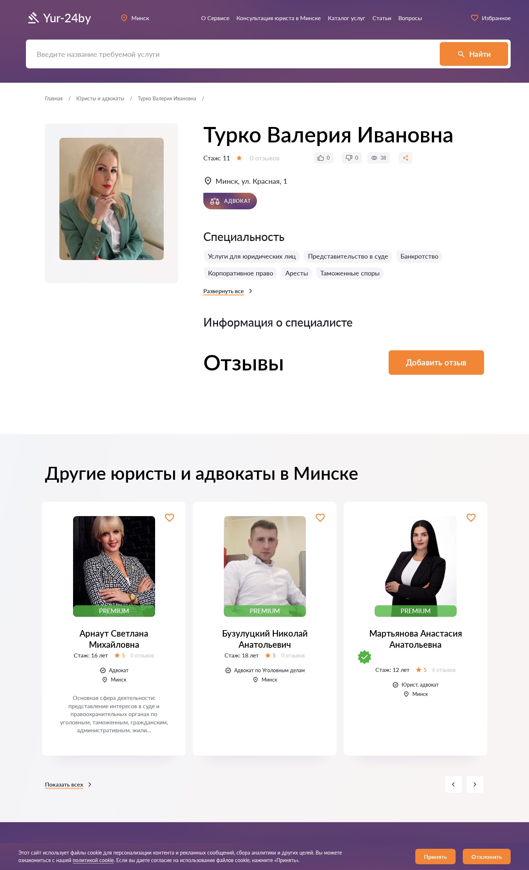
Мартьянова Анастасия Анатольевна (415, 639)
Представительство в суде (348, 256)
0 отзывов (265, 158)
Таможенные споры (350, 273)
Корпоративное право (240, 273)
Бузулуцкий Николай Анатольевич (265, 639)
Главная (54, 98)
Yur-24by (67, 18)
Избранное (496, 17)
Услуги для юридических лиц (252, 256)
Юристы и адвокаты (100, 98)
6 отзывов (444, 670)
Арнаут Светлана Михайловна (114, 639)
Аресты (296, 273)
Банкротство (419, 256)
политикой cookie (93, 860)
